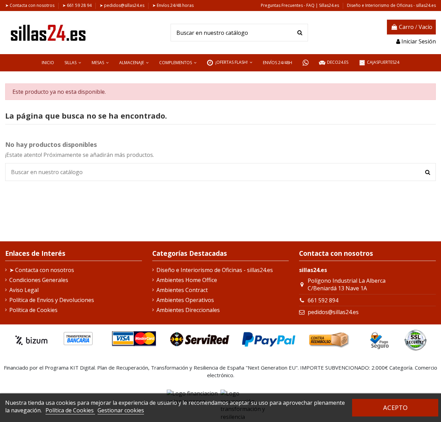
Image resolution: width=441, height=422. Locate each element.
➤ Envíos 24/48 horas (173, 5)
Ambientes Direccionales (188, 310)
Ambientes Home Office (186, 280)
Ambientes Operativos (185, 300)
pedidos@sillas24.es (333, 312)
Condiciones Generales (38, 280)
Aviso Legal (24, 290)
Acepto (395, 407)
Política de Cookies (70, 410)
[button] (72, 62)
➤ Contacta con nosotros (30, 5)
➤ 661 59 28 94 (77, 5)
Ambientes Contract (182, 290)
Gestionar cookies (121, 410)
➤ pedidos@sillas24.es (122, 5)
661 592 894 (323, 300)
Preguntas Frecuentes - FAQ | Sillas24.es (300, 5)
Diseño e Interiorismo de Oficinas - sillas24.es (391, 5)
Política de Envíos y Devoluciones (51, 300)
